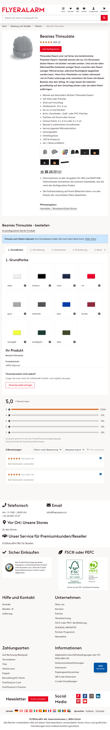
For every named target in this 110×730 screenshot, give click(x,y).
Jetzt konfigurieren (50, 49)
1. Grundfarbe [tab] (15, 249)
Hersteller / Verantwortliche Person (58, 208)
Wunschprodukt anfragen (20, 385)
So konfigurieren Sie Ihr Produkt (18, 230)
